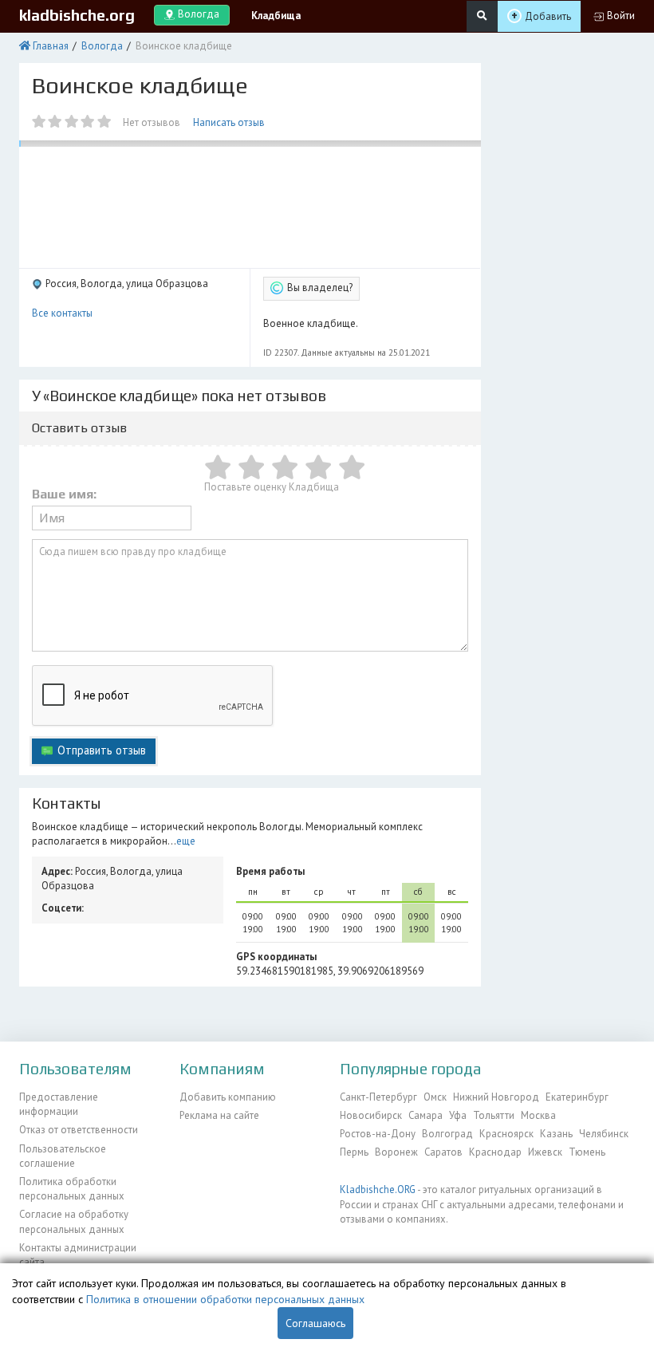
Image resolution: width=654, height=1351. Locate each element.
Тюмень (587, 1152)
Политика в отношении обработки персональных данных (225, 1299)
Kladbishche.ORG (378, 1189)
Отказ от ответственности (78, 1129)
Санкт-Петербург (378, 1097)
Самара (425, 1115)
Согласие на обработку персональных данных (73, 1221)
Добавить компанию (227, 1097)
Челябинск (603, 1133)
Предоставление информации (58, 1104)
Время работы (270, 871)
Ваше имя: (64, 494)
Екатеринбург (577, 1097)
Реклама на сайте (219, 1115)
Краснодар (495, 1152)
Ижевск (545, 1152)
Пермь (354, 1152)
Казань (556, 1133)
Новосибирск (371, 1115)
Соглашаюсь (315, 1323)
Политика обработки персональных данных (71, 1189)
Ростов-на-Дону (378, 1133)
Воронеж (396, 1152)
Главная (51, 46)
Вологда (102, 46)
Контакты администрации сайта (77, 1255)
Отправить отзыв (101, 750)
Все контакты (62, 313)
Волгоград (447, 1133)
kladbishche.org (77, 15)
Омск (435, 1097)
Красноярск (506, 1133)
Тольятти (493, 1115)
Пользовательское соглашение (62, 1156)
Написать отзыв (229, 122)
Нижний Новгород (496, 1097)
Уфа (458, 1115)
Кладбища (276, 15)
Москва (538, 1115)
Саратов (443, 1152)
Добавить (548, 16)
